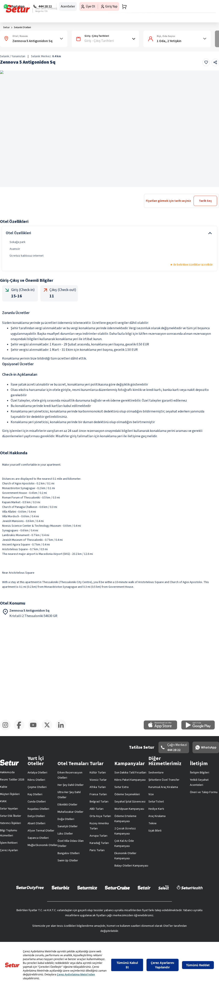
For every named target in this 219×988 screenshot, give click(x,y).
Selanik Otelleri (22, 41)
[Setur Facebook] (59, 885)
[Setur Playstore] (127, 865)
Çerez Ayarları (200, 784)
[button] (207, 28)
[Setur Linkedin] (210, 885)
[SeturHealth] (190, 906)
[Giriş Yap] (196, 7)
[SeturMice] (87, 906)
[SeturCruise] (117, 906)
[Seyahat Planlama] (205, 7)
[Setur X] (160, 885)
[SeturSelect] (163, 906)
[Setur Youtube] (109, 885)
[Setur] (11, 7)
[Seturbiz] (60, 906)
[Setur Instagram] (8, 885)
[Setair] (144, 906)
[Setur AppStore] (91, 865)
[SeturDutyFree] (30, 906)
